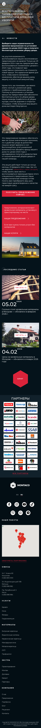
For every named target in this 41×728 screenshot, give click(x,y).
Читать (19, 288)
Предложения (7, 698)
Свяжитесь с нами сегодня (25, 169)
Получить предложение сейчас (20, 193)
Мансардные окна (9, 643)
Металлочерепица (9, 646)
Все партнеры (20, 473)
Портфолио (6, 702)
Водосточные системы (10, 635)
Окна (4, 611)
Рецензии (6, 710)
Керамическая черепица (11, 639)
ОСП (3, 650)
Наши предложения (14, 219)
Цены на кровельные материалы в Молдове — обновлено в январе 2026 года (20, 359)
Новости (11, 38)
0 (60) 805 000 (7, 578)
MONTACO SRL (17, 722)
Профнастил (6, 654)
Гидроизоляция (8, 619)
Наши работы (10, 520)
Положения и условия (20, 725)
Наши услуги (11, 233)
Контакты (5, 713)
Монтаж (5, 670)
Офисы (6, 567)
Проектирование (8, 666)
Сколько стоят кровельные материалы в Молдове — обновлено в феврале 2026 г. (20, 311)
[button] (20, 534)
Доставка (5, 674)
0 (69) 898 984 (7, 595)
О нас (4, 694)
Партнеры (6, 682)
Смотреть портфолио (14, 561)
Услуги (6, 601)
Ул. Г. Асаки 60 (7, 573)
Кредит (5, 678)
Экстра (6, 660)
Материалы (9, 625)
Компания (8, 688)
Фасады (5, 615)
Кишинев (6, 576)
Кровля (5, 607)
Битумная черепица (10, 631)
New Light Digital (32, 724)
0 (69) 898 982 (7, 586)
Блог (4, 706)
